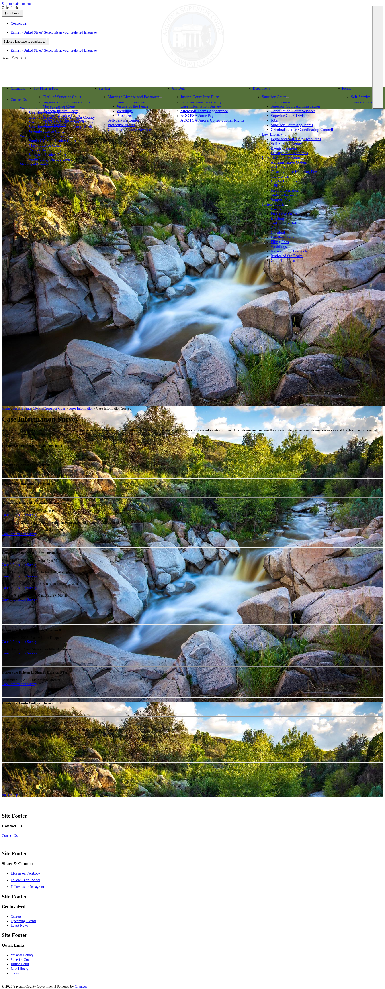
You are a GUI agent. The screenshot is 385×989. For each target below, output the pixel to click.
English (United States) (54, 32)
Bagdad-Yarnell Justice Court (52, 140)
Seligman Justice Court (47, 154)
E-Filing (277, 218)
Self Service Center (366, 97)
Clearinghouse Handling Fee (294, 171)
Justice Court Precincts (289, 251)
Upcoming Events (23, 921)
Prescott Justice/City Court (50, 150)
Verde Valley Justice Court (50, 159)
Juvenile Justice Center (47, 131)
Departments (262, 88)
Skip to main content (16, 4)
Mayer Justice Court (45, 145)
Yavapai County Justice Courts (44, 136)
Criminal (278, 232)
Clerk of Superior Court (62, 97)
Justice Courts (273, 204)
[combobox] (25, 41)
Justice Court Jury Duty (199, 97)
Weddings (279, 246)
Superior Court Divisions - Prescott (57, 112)
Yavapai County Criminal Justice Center (61, 122)
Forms (276, 209)
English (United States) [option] (54, 50)
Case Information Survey (19, 515)
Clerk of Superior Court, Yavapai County (62, 117)
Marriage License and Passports (133, 97)
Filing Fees (280, 242)
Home (6, 408)
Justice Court (20, 964)
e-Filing (277, 185)
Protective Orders (285, 213)
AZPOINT (279, 167)
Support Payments (285, 199)
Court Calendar (283, 260)
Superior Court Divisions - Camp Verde (61, 126)
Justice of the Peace (287, 256)
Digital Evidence (284, 181)
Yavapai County (22, 955)
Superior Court (274, 97)
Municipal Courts (34, 164)
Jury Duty (179, 88)
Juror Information (285, 190)
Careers (16, 916)
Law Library (20, 969)
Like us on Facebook (25, 873)
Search (6, 58)
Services (105, 88)
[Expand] (35, 93)
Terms (15, 973)
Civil (275, 227)
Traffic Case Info (284, 223)
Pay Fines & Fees (46, 88)
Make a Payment (284, 195)
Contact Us (280, 176)
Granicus (81, 986)
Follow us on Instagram (27, 887)
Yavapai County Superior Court (45, 108)
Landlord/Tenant (284, 237)
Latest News (19, 925)
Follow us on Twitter (25, 880)
